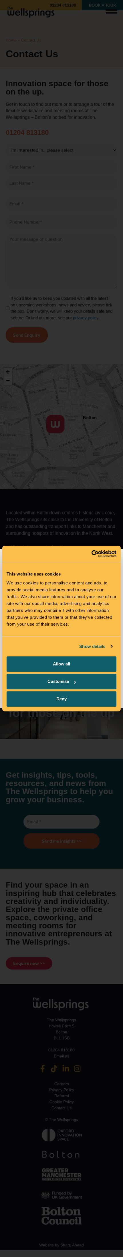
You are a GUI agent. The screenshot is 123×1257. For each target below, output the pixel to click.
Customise (58, 681)
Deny (61, 698)
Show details (92, 646)
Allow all (61, 663)
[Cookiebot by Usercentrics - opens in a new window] (91, 553)
